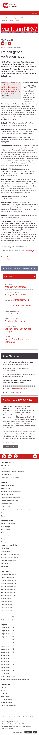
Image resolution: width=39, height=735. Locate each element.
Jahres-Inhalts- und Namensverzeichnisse (15, 679)
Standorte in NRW (22, 305)
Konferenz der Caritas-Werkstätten (12, 471)
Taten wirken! (11, 313)
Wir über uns (5, 465)
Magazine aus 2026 (7, 627)
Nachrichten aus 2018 (8, 601)
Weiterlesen (8, 276)
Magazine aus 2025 (7, 631)
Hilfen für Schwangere (8, 560)
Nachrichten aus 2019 (8, 598)
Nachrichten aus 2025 (8, 580)
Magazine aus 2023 (7, 637)
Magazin (16, 18)
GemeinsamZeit (21, 299)
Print (8, 39)
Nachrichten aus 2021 (8, 592)
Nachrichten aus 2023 (8, 586)
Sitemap (3, 516)
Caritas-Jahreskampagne (9, 501)
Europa (3, 539)
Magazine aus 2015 (7, 661)
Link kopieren (2, 39)
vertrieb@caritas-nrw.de (19, 389)
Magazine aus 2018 (7, 652)
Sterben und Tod (6, 563)
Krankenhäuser (6, 551)
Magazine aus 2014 (7, 664)
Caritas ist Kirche (6, 536)
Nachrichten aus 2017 (8, 605)
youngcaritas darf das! (16, 294)
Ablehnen (28, 732)
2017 (21, 18)
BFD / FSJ (4, 693)
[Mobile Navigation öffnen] (36, 13)
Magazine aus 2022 (7, 640)
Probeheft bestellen (10, 447)
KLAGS (3, 468)
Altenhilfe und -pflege (8, 523)
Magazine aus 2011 (7, 673)
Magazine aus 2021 (7, 643)
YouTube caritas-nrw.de (10, 456)
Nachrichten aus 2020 (8, 595)
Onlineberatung (6, 475)
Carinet (2, 43)
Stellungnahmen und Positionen (11, 491)
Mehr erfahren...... (18, 732)
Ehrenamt (4, 687)
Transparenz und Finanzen (10, 478)
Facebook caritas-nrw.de (4, 456)
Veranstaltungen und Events (10, 497)
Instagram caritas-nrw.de (16, 456)
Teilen (9, 43)
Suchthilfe (4, 566)
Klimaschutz (5, 548)
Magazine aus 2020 (7, 646)
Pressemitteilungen (7, 485)
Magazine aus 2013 (7, 667)
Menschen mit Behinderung (10, 554)
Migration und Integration (9, 557)
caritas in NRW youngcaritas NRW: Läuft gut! (20, 268)
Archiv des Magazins (8, 676)
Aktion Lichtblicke (7, 699)
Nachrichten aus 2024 (8, 583)
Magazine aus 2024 (7, 634)
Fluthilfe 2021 (5, 507)
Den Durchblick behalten (17, 321)
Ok (35, 732)
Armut (3, 533)
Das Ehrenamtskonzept (8, 705)
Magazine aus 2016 (7, 658)
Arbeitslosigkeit (6, 527)
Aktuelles (4, 690)
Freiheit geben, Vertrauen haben (10, 20)
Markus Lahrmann (12, 257)
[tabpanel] (19, 28)
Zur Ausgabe (9, 442)
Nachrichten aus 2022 (8, 589)
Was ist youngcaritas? (15, 286)
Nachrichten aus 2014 (8, 614)
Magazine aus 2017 (7, 655)
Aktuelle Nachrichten (8, 577)
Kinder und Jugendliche (9, 545)
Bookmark (5, 39)
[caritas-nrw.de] (19, 5)
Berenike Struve (12, 259)
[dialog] (20, 725)
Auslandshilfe (5, 530)
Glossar (3, 513)
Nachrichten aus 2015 (8, 611)
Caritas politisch (6, 504)
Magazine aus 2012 (7, 670)
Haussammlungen (7, 702)
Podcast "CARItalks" (8, 494)
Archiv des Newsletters (8, 620)
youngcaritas (5, 696)
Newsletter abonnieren (8, 574)
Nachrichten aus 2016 (8, 608)
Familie (3, 542)
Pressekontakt (5, 488)
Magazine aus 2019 (7, 649)
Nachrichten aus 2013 (8, 617)
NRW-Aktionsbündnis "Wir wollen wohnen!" (15, 510)
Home (10, 18)
